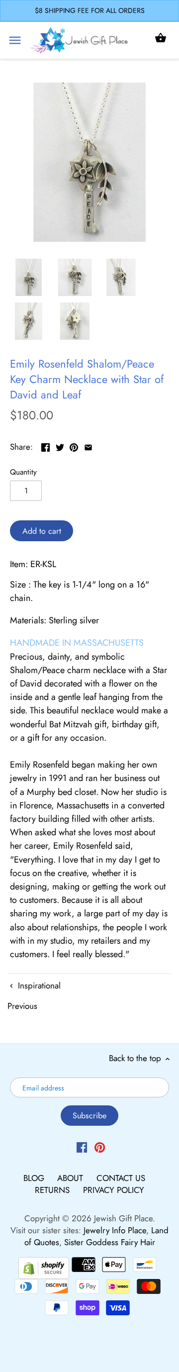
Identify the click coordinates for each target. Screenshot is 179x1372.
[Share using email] (88, 446)
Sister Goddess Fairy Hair (109, 1242)
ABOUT (71, 1178)
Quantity (23, 472)
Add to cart (41, 531)
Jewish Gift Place (123, 1218)
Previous (22, 1006)
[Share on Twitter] (60, 446)
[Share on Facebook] (45, 446)
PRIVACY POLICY (113, 1190)
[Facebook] (82, 1147)
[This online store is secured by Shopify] (43, 1267)
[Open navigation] (14, 40)
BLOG (35, 1178)
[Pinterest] (99, 1147)
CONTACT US (120, 1178)
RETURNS (53, 1190)
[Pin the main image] (74, 446)
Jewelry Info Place (115, 1230)
